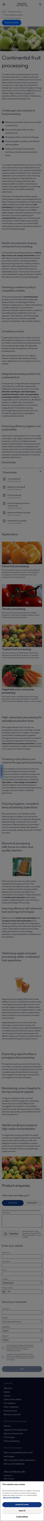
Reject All (22, 1511)
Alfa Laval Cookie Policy (11, 1497)
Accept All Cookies (22, 1504)
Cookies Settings (22, 1517)
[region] (22, 1501)
